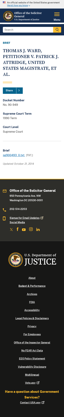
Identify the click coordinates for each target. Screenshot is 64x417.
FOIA (32, 302)
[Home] (22, 20)
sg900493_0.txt (14, 155)
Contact (30, 402)
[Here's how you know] (32, 4)
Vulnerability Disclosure (32, 366)
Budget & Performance (32, 286)
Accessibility (32, 310)
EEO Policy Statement (32, 358)
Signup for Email (24, 218)
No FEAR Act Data (32, 350)
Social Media (17, 222)
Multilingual (32, 374)
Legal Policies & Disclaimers (32, 318)
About (32, 278)
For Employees (32, 334)
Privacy (32, 326)
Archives (32, 294)
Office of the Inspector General (32, 342)
